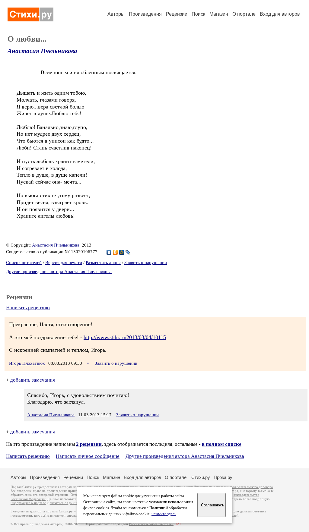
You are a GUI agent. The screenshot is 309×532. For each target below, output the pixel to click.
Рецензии (176, 14)
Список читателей (24, 262)
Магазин (218, 14)
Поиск (198, 14)
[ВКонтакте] (109, 252)
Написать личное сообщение (87, 456)
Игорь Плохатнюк (27, 363)
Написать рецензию (28, 307)
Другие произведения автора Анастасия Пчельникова (59, 271)
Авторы (116, 14)
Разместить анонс (103, 262)
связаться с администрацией (71, 503)
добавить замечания (32, 380)
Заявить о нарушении (145, 262)
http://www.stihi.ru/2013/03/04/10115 (125, 337)
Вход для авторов (280, 14)
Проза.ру (223, 477)
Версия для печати (63, 262)
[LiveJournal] (128, 252)
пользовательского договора (251, 487)
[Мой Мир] (122, 252)
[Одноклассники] (115, 252)
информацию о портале (28, 503)
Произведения (145, 14)
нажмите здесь (163, 514)
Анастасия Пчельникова (42, 51)
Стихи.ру (200, 477)
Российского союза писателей (151, 524)
